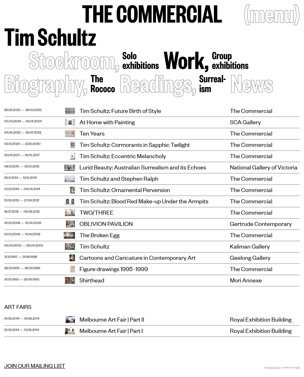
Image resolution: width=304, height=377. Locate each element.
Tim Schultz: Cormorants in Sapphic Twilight (135, 144)
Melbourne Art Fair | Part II (112, 319)
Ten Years (92, 133)
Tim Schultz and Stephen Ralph (119, 178)
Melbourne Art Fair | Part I (111, 330)
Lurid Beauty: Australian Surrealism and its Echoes (143, 167)
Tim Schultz (50, 36)
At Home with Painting (107, 122)
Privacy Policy (273, 367)
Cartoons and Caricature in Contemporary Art (138, 257)
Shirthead (92, 280)
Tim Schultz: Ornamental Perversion (125, 189)
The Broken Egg (99, 235)
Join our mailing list (34, 365)
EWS (297, 367)
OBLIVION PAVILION (106, 223)
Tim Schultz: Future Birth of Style (120, 110)
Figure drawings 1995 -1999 (114, 269)
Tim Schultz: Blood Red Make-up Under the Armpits (144, 201)
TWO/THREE (96, 212)
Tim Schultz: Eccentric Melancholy (123, 156)
